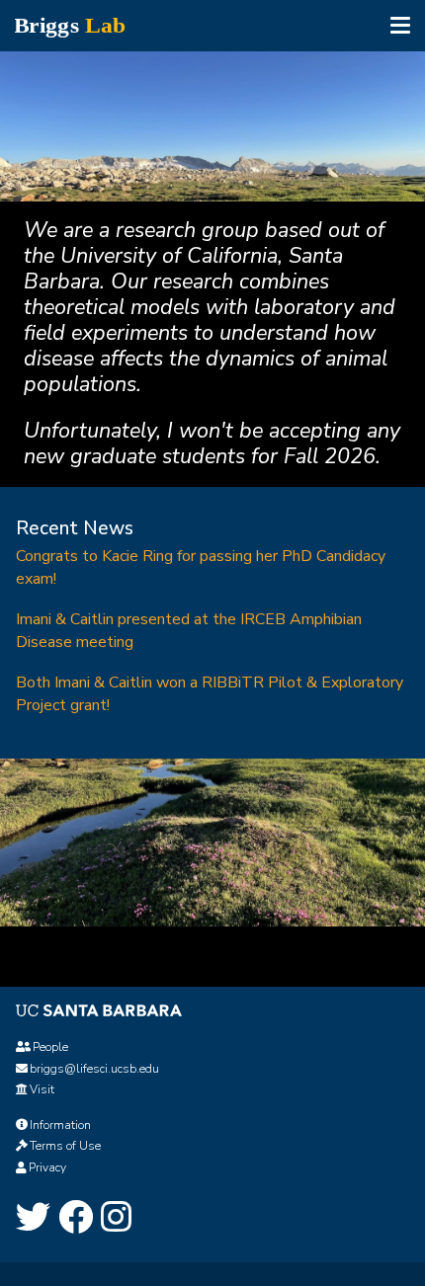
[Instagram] (116, 1218)
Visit (42, 1089)
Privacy (47, 1167)
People (50, 1047)
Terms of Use (65, 1146)
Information (60, 1125)
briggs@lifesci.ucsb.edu (94, 1069)
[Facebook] (75, 1218)
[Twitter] (33, 1218)
